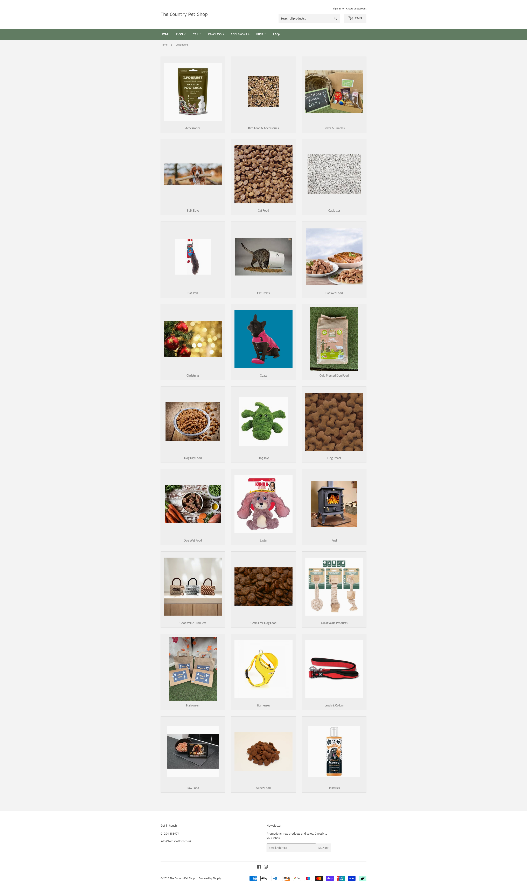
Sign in (337, 8)
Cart (358, 18)
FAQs (276, 34)
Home (165, 34)
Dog (179, 34)
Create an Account (356, 8)
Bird (260, 34)
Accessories (240, 34)
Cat (196, 34)
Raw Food (216, 34)
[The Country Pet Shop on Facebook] (259, 867)
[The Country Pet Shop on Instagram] (266, 867)
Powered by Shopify (210, 878)
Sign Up (323, 847)
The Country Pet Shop (184, 14)
